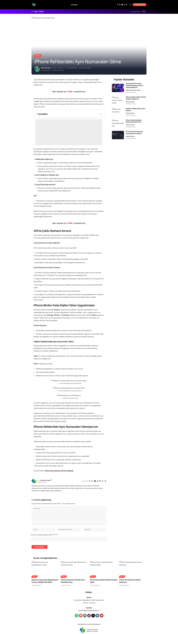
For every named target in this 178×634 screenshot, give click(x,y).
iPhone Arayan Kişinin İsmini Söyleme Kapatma (136, 98)
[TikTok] (124, 5)
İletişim (41, 11)
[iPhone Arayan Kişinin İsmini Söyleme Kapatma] (118, 100)
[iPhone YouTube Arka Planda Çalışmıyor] (132, 569)
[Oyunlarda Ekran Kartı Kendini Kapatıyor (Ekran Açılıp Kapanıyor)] (118, 88)
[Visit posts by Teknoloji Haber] (37, 69)
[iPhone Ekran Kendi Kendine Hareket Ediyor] (103, 569)
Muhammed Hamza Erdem (133, 90)
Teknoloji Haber (46, 68)
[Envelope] (81, 615)
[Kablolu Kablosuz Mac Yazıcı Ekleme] (118, 112)
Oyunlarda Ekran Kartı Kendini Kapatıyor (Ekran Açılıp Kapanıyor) (134, 85)
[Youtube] (101, 615)
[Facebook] (117, 5)
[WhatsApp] (103, 481)
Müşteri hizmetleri (92, 631)
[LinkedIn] (100, 481)
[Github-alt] (85, 615)
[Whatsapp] (76, 615)
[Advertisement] (69, 132)
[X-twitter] (93, 615)
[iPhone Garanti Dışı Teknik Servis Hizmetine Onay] (74, 569)
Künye (36, 11)
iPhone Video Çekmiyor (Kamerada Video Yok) (134, 121)
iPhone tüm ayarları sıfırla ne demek (59, 471)
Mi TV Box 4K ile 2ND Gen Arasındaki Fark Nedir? (134, 133)
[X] (119, 5)
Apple (38, 56)
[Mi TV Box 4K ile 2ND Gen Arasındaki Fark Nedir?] (118, 135)
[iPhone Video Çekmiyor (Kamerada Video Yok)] (118, 123)
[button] (130, 4)
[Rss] (126, 5)
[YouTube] (122, 5)
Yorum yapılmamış (71, 68)
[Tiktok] (89, 615)
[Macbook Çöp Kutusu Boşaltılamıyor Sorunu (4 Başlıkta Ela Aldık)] (45, 569)
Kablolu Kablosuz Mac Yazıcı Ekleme (135, 109)
